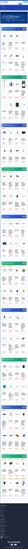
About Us (1, 508)
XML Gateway (2, 532)
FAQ (0, 509)
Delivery (1, 513)
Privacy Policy (2, 514)
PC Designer (2, 527)
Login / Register (2, 520)
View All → (23, 125)
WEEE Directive (2, 515)
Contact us (1, 523)
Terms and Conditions (3, 510)
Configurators (2, 529)
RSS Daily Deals (2, 516)
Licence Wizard (2, 528)
